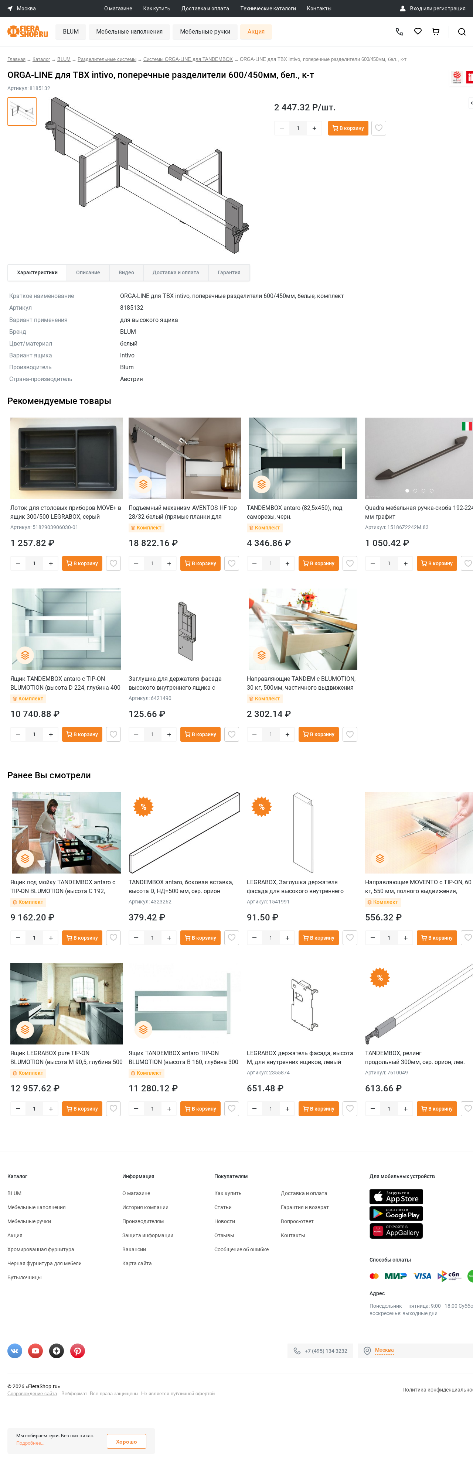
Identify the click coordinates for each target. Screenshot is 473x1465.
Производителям (143, 1221)
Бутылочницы (24, 1277)
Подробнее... (30, 1443)
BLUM (71, 31)
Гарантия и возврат (305, 1207)
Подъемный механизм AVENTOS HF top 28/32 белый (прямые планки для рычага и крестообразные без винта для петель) (183, 512)
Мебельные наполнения (129, 31)
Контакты (319, 8)
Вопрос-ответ (297, 1221)
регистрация (449, 8)
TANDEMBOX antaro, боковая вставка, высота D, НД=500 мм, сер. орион (181, 887)
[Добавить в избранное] (378, 128)
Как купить (156, 8)
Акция (256, 31)
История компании (145, 1207)
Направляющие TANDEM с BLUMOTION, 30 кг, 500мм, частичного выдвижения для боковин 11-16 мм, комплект (301, 683)
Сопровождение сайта (32, 1393)
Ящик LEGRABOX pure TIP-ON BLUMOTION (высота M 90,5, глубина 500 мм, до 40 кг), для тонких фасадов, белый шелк (66, 1058)
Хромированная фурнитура (40, 1249)
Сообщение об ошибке (241, 1249)
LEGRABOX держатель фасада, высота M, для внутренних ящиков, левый (300, 1058)
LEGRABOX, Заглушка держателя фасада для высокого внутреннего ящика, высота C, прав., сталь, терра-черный (297, 887)
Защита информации (147, 1235)
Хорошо (126, 1442)
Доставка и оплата (205, 8)
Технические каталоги (268, 8)
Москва (384, 1350)
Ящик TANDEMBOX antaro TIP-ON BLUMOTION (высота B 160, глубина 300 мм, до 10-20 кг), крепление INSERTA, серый (183, 1058)
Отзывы (224, 1235)
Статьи (223, 1207)
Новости (224, 1221)
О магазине (118, 8)
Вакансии (134, 1249)
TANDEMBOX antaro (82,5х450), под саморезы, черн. (295, 512)
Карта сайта (137, 1263)
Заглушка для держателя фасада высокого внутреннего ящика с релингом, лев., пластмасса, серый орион (176, 683)
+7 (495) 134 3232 (326, 1351)
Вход (416, 8)
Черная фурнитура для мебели (44, 1263)
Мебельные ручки (205, 31)
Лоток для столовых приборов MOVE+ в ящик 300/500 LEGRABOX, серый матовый (65, 512)
